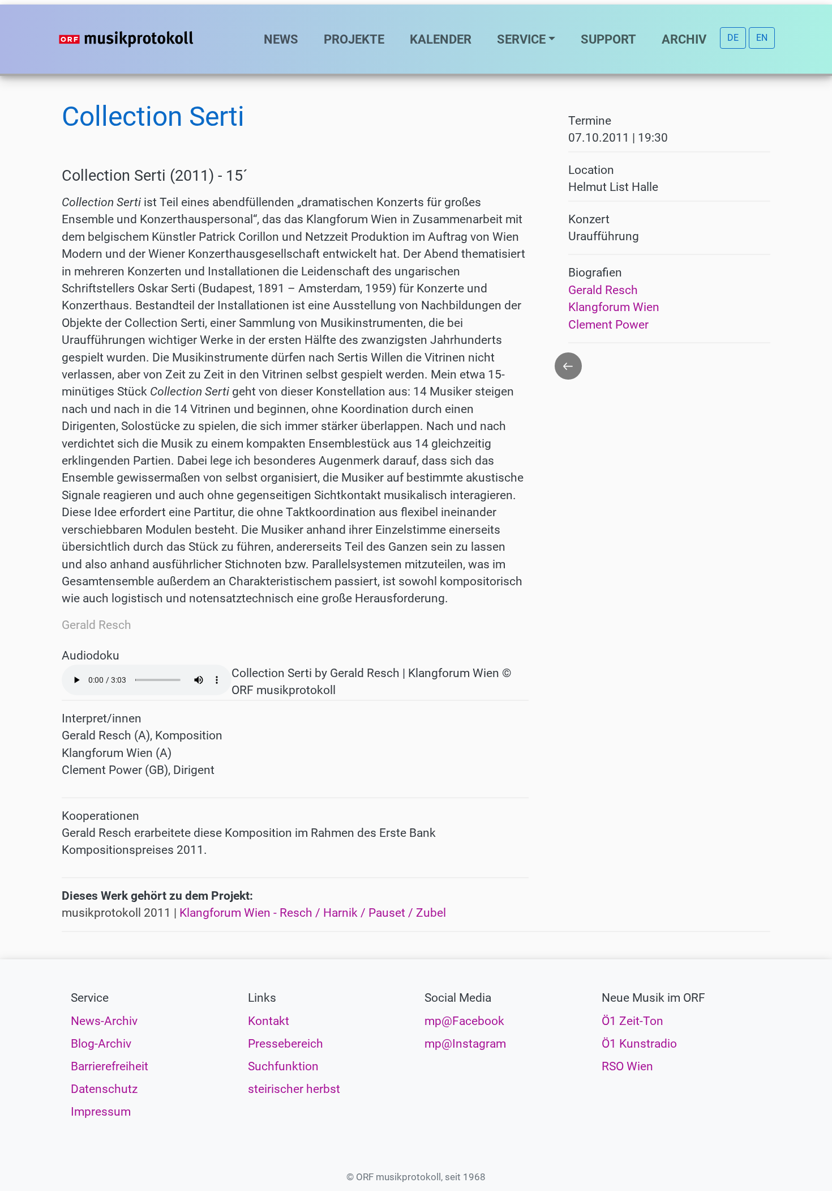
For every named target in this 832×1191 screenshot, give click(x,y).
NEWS (281, 39)
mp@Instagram (465, 1043)
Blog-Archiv (101, 1043)
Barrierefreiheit (109, 1066)
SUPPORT (608, 39)
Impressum (101, 1111)
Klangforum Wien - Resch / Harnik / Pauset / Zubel (312, 913)
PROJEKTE (354, 39)
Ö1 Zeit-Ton (632, 1021)
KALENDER (440, 39)
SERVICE (521, 39)
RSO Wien (627, 1066)
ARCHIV (684, 39)
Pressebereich (285, 1043)
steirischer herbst (294, 1089)
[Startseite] (149, 39)
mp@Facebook (464, 1021)
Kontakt (268, 1021)
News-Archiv (104, 1021)
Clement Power (608, 324)
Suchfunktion (283, 1066)
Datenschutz (104, 1089)
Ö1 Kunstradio (639, 1043)
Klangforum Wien (613, 307)
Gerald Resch (603, 290)
